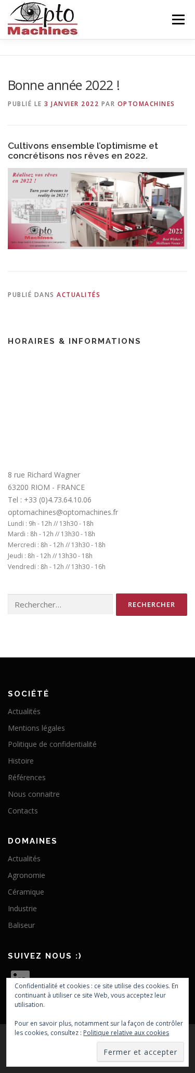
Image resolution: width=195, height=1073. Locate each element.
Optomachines (146, 103)
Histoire (21, 761)
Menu (177, 19)
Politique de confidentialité (52, 744)
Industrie (22, 908)
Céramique (26, 892)
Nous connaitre (34, 794)
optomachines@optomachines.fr (63, 512)
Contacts (23, 811)
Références (27, 777)
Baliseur (21, 925)
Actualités (78, 294)
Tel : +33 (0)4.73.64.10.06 (50, 500)
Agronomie (26, 875)
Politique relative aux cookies (126, 1032)
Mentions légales (36, 728)
